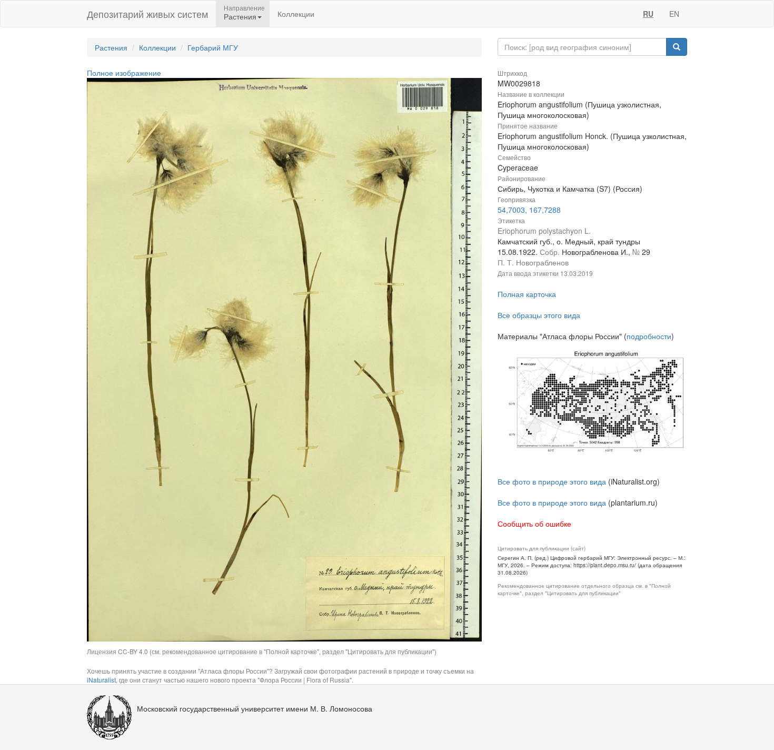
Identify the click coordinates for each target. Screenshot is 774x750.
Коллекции (295, 13)
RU (648, 13)
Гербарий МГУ (212, 47)
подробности (649, 336)
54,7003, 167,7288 (529, 209)
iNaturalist (101, 679)
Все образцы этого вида (539, 315)
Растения (111, 47)
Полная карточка (527, 294)
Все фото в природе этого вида (552, 481)
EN (674, 13)
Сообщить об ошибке (534, 523)
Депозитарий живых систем (147, 14)
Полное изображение (124, 72)
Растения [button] (240, 16)
